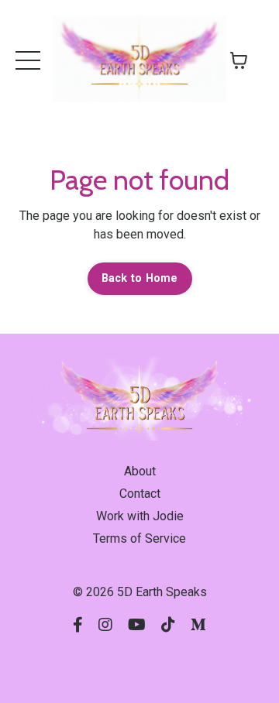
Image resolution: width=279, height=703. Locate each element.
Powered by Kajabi (139, 663)
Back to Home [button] (140, 278)
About (140, 471)
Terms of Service (139, 538)
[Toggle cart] (238, 60)
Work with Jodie (140, 516)
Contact (139, 493)
